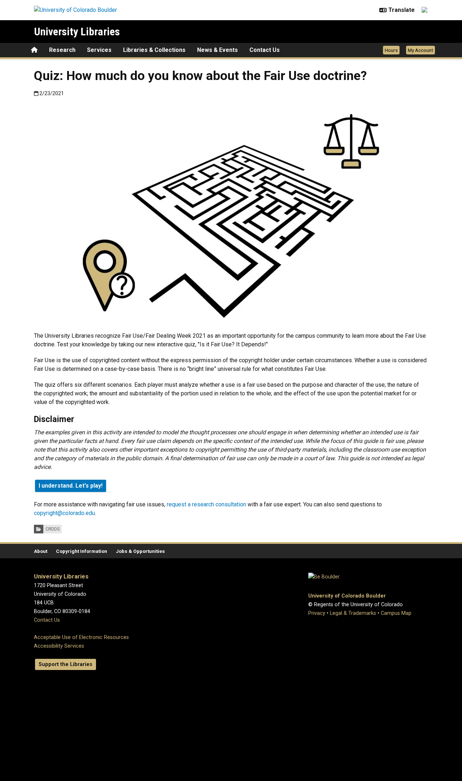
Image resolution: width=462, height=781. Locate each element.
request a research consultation (206, 504)
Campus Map (396, 613)
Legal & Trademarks (353, 613)
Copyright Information (81, 551)
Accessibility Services (59, 646)
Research (62, 49)
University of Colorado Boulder (347, 596)
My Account (420, 50)
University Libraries (77, 31)
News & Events (217, 49)
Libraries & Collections (154, 49)
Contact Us (264, 49)
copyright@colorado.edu (64, 513)
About (40, 551)
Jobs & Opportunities (140, 551)
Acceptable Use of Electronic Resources (81, 637)
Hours (391, 50)
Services (99, 49)
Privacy (316, 613)
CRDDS (52, 529)
